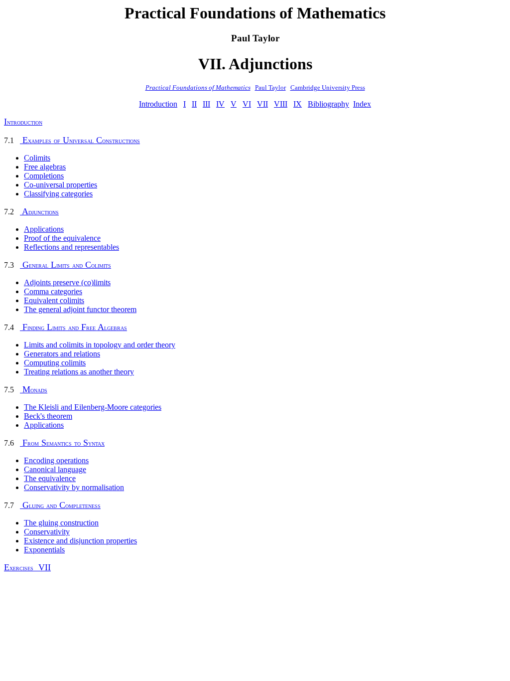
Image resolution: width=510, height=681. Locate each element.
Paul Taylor (270, 87)
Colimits (37, 158)
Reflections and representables (71, 247)
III (206, 104)
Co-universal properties (60, 184)
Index (362, 104)
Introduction (158, 104)
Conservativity (47, 531)
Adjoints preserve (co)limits (67, 282)
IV (220, 104)
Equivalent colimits (54, 300)
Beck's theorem (48, 416)
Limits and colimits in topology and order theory (99, 344)
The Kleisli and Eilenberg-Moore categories (92, 407)
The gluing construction (61, 522)
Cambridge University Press (327, 87)
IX (297, 104)
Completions (44, 175)
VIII (280, 104)
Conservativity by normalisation (74, 487)
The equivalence (50, 478)
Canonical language (55, 469)
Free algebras (45, 167)
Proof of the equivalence (62, 238)
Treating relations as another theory (79, 371)
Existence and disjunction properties (80, 540)
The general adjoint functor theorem (80, 309)
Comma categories (53, 291)
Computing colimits (55, 362)
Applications (44, 229)
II (194, 104)
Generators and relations (62, 353)
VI (247, 104)
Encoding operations (56, 460)
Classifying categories (58, 193)
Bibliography (328, 104)
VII (262, 104)
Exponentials (44, 549)
